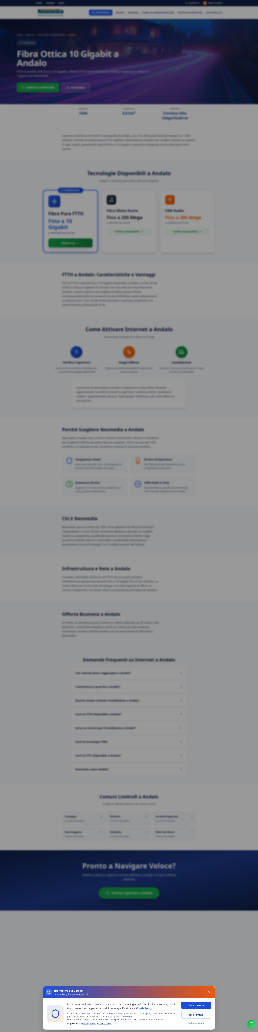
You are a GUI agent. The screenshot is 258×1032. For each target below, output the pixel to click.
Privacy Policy (89, 1023)
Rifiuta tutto (196, 1014)
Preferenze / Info (196, 1023)
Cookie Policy (144, 1008)
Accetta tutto (196, 1005)
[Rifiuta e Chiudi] (209, 992)
